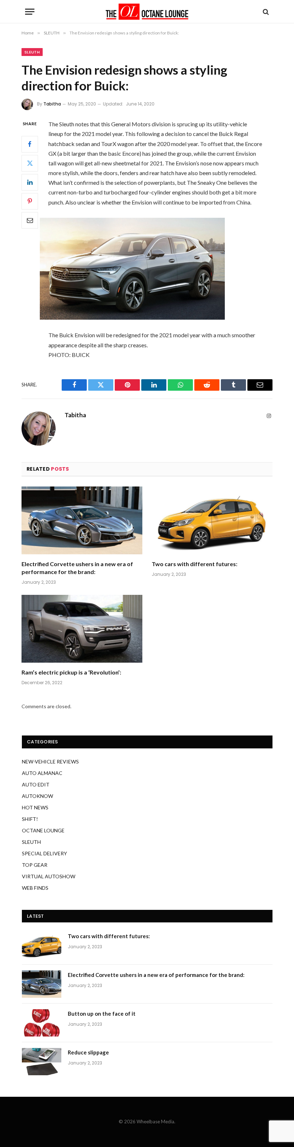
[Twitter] (30, 163)
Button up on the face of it (102, 1013)
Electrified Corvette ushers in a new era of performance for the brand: (77, 567)
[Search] (265, 12)
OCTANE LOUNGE (43, 830)
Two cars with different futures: (194, 563)
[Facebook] (30, 144)
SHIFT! (30, 819)
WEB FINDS (35, 888)
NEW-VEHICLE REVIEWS (50, 761)
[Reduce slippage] (41, 1061)
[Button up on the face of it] (41, 1022)
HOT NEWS (35, 807)
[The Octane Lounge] (147, 11)
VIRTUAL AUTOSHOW (48, 876)
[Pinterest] (30, 201)
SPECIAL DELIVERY (44, 853)
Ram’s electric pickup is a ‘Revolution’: (71, 672)
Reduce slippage (88, 1052)
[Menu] (29, 12)
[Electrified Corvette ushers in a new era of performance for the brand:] (82, 520)
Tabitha (52, 104)
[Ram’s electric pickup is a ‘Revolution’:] (82, 629)
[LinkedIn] (30, 182)
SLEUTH (32, 52)
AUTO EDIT (35, 784)
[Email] (30, 220)
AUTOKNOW (37, 796)
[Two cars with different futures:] (212, 520)
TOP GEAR (34, 865)
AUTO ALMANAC (42, 773)
